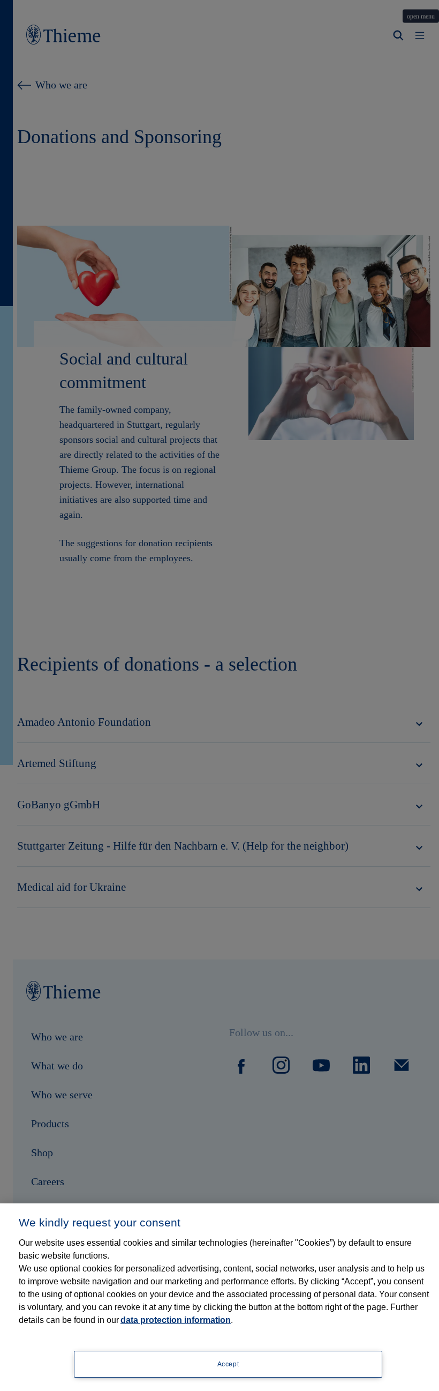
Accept (228, 1364)
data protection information (175, 1320)
